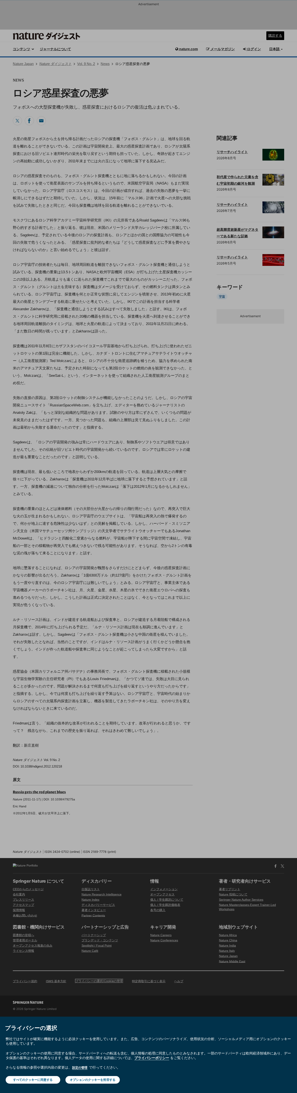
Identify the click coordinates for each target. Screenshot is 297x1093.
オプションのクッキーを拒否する (92, 1079)
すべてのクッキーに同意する (33, 1079)
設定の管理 (79, 1067)
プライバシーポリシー (151, 1058)
